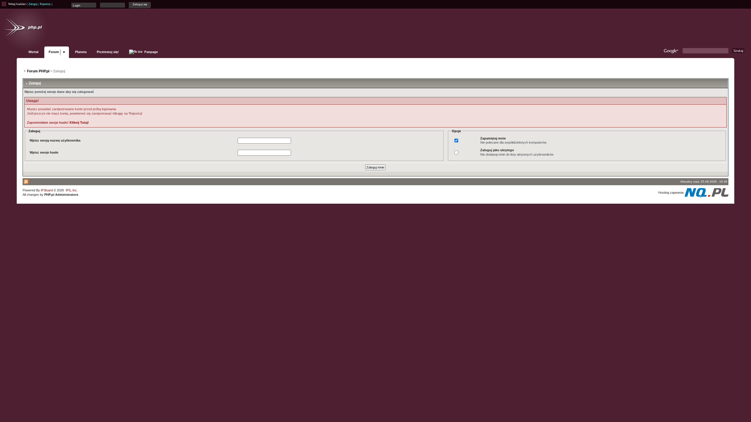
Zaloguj (33, 4)
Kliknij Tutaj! (79, 122)
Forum (54, 52)
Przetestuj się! (108, 52)
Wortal (33, 52)
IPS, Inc (71, 190)
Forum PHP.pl (38, 71)
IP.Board (47, 190)
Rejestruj (45, 4)
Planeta (81, 52)
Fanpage (150, 52)
